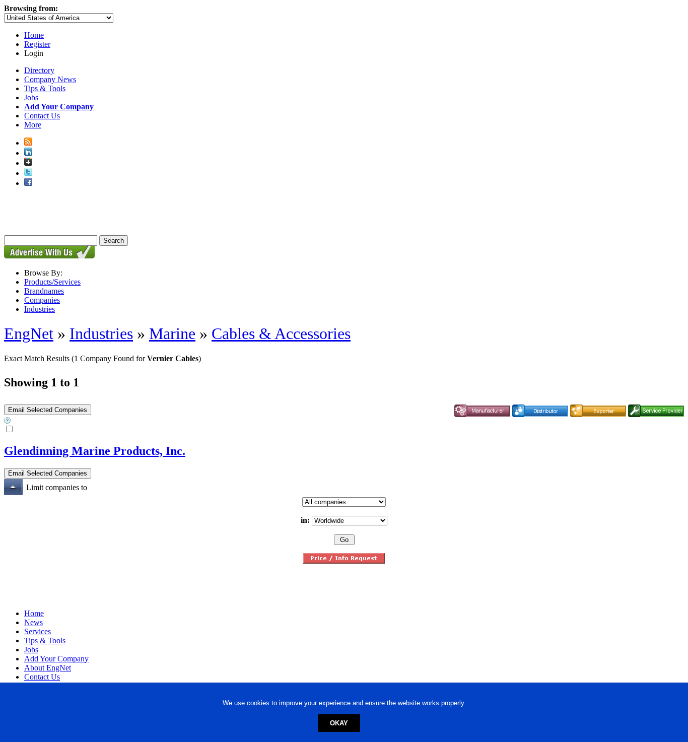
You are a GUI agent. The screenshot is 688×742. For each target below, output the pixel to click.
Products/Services (52, 282)
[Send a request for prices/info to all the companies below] (344, 561)
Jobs (31, 97)
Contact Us (42, 115)
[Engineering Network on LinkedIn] (28, 153)
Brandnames (44, 291)
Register (37, 44)
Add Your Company (56, 658)
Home (34, 35)
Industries (39, 309)
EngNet (28, 333)
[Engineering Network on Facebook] (28, 183)
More (32, 124)
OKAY (339, 723)
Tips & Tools (44, 88)
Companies (42, 300)
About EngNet (47, 667)
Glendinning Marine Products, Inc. (94, 450)
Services (37, 631)
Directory (39, 70)
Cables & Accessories (281, 333)
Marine (172, 333)
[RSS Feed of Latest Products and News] (28, 143)
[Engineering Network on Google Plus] (28, 163)
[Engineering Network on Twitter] (28, 173)
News (33, 622)
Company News (50, 79)
